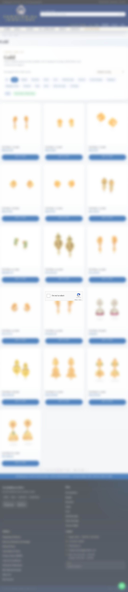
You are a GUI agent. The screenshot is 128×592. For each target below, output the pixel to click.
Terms (79, 299)
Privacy (76, 299)
